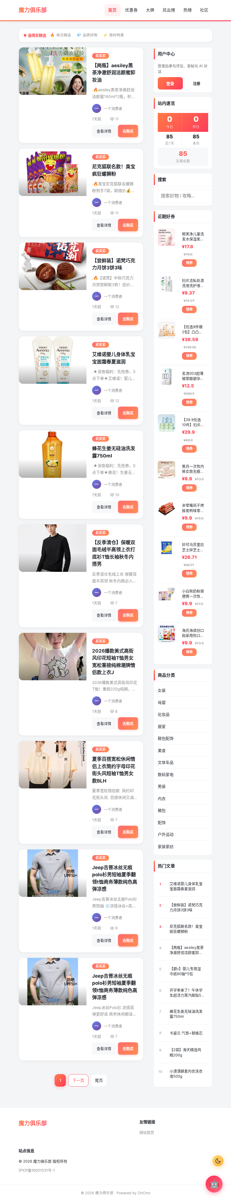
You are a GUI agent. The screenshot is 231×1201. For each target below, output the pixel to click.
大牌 (150, 10)
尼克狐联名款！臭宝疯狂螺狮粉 (186, 929)
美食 (162, 750)
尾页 (99, 1080)
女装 (162, 690)
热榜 (187, 10)
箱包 (162, 810)
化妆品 (164, 714)
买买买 (100, 56)
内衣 (162, 798)
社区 (204, 10)
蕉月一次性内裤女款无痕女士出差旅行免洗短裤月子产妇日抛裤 (193, 469)
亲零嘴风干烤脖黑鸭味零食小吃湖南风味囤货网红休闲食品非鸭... (193, 508)
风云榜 (169, 10)
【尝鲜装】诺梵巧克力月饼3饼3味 (186, 907)
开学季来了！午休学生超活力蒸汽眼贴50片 (186, 993)
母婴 (162, 702)
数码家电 (166, 774)
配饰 (162, 822)
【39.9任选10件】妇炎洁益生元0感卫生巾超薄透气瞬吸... (193, 422)
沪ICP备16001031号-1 (37, 1170)
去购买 (128, 131)
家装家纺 (166, 846)
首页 (112, 10)
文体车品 (166, 762)
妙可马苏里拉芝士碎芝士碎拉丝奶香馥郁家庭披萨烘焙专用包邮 (193, 547)
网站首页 (146, 1132)
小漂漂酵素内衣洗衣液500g (186, 1073)
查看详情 (104, 131)
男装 (162, 786)
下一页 (78, 1080)
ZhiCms (144, 1193)
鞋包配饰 (166, 738)
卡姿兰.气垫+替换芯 (186, 1033)
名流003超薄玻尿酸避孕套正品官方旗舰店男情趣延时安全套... (193, 376)
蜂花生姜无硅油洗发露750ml (186, 1014)
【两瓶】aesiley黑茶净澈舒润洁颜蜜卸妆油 (113, 73)
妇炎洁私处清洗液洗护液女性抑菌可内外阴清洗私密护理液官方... (193, 283)
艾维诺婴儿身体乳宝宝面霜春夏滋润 (186, 886)
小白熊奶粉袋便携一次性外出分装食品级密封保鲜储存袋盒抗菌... (193, 594)
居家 (162, 726)
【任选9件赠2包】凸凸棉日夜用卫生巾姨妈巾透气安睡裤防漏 (193, 329)
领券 (189, 263)
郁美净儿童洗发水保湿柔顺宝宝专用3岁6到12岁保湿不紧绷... (193, 236)
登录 (170, 83)
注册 (196, 83)
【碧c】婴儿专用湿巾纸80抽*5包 (185, 971)
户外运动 (166, 834)
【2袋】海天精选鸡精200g (185, 1052)
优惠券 (131, 10)
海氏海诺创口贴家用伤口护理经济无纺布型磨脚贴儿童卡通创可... (193, 633)
